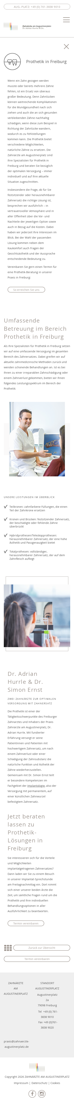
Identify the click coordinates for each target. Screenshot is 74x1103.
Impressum (21, 1083)
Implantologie (36, 786)
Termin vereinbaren (26, 923)
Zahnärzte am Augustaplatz (27, 26)
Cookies (55, 1083)
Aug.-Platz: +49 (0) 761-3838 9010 (37, 7)
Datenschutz (39, 1083)
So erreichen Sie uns (26, 290)
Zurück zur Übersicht (41, 948)
